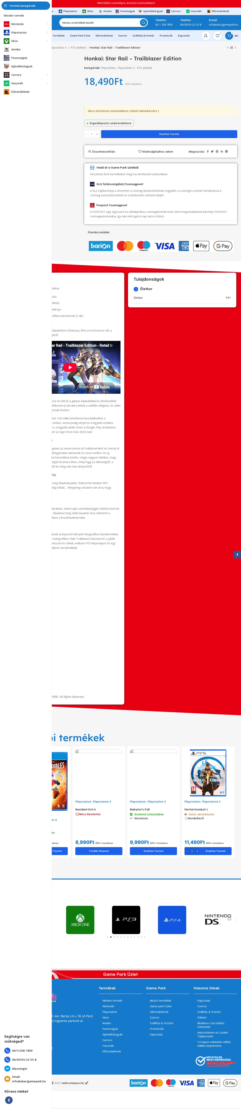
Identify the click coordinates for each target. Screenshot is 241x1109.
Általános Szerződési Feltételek (210, 1025)
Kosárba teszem (169, 134)
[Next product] (235, 48)
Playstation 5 (58, 47)
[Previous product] (228, 48)
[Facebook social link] (9, 1100)
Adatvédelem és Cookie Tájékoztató (212, 1034)
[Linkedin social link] (222, 151)
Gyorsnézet (65, 755)
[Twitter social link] (212, 151)
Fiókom (202, 1017)
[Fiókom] (206, 36)
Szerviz (154, 1017)
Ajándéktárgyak (112, 1034)
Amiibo (106, 1023)
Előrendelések (111, 1051)
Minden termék (112, 1000)
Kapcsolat (156, 1034)
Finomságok (110, 1029)
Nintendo (108, 1006)
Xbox (105, 1017)
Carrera (107, 1040)
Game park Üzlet (161, 1006)
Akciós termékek (160, 1000)
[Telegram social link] (226, 151)
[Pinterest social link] (217, 151)
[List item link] (25, 1050)
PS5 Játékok (79, 47)
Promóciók (157, 1029)
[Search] (143, 22)
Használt (108, 1045)
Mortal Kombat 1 (196, 809)
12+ (228, 297)
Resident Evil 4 (85, 809)
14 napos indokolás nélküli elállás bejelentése (214, 1043)
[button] (236, 920)
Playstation (108, 68)
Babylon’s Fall (140, 809)
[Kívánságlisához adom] (65, 764)
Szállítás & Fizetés (161, 1023)
